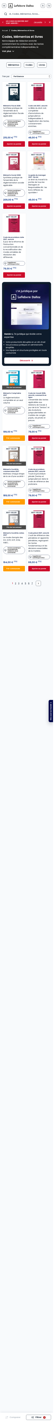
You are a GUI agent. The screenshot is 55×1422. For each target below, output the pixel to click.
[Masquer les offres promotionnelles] (50, 22)
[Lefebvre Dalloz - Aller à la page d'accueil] (21, 6)
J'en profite (38, 22)
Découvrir (25, 360)
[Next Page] (38, 583)
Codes (29, 64)
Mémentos (13, 64)
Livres (42, 64)
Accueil (5, 30)
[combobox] (26, 14)
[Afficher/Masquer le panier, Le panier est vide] (49, 6)
